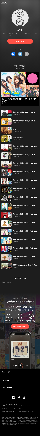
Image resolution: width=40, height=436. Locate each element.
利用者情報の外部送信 (8, 411)
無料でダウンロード (20, 326)
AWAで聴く (20, 41)
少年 (9, 372)
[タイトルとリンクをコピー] (27, 54)
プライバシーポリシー (17, 408)
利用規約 (4, 408)
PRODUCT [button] (6, 380)
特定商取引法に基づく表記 (26, 411)
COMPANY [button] (7, 387)
